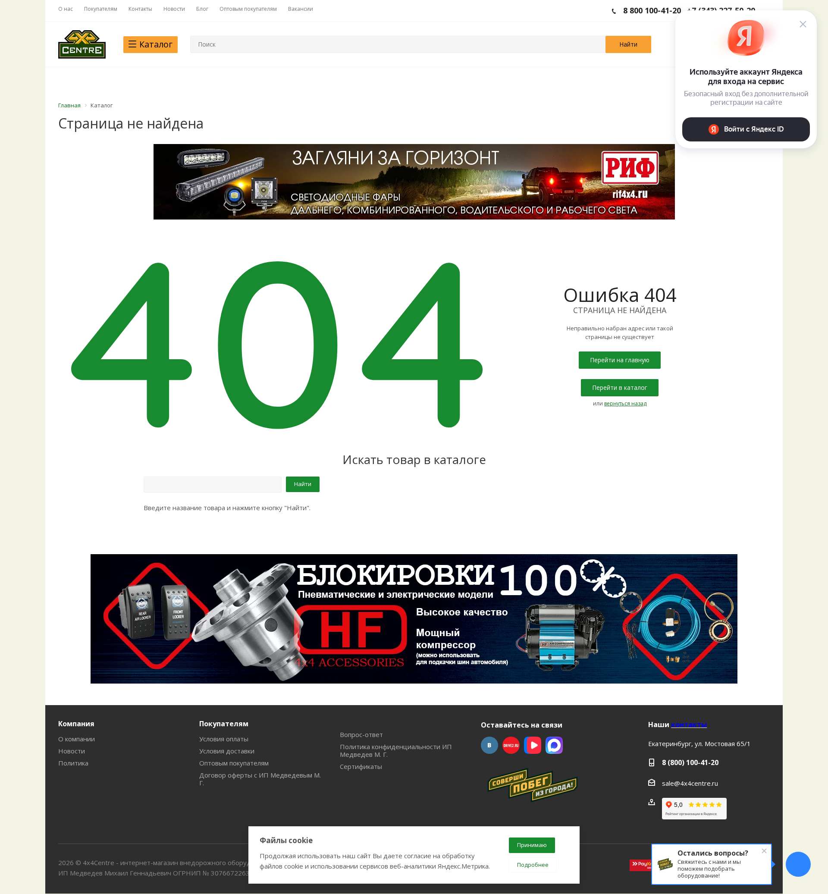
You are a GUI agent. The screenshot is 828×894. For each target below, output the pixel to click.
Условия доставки (226, 751)
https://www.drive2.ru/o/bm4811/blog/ (511, 745)
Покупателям (223, 723)
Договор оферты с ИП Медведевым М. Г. (260, 779)
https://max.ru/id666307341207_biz (554, 745)
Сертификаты (361, 766)
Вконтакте (489, 745)
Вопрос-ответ (361, 734)
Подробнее (533, 865)
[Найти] (628, 44)
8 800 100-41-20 (652, 10)
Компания (76, 723)
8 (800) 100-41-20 (690, 762)
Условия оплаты (223, 738)
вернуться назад (625, 403)
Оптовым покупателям (234, 763)
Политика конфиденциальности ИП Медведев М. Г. (396, 750)
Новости (71, 751)
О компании (76, 738)
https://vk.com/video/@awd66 (532, 745)
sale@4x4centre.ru (690, 783)
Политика (73, 763)
